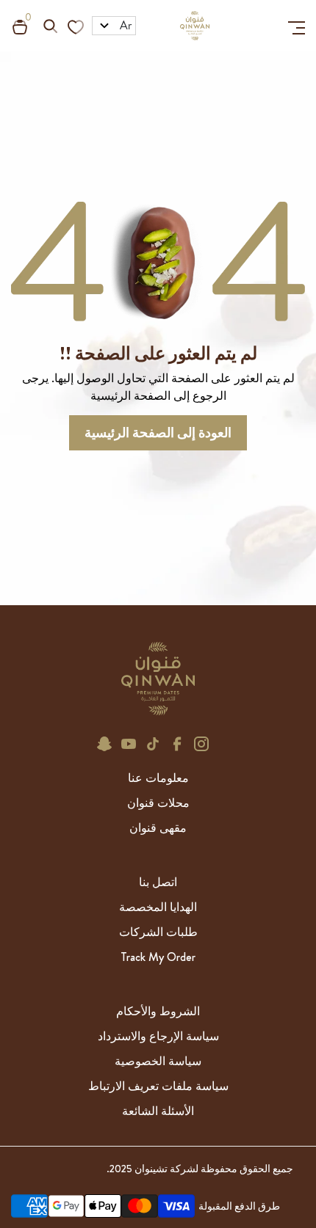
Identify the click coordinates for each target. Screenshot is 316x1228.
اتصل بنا (158, 882)
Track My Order (158, 957)
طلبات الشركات (158, 932)
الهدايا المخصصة (158, 907)
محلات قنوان (158, 802)
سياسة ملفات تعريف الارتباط (158, 1086)
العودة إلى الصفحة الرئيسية (158, 432)
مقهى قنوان (158, 827)
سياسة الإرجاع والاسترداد (158, 1036)
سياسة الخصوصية (158, 1061)
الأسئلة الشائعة (158, 1111)
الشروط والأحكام (158, 1011)
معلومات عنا (158, 778)
